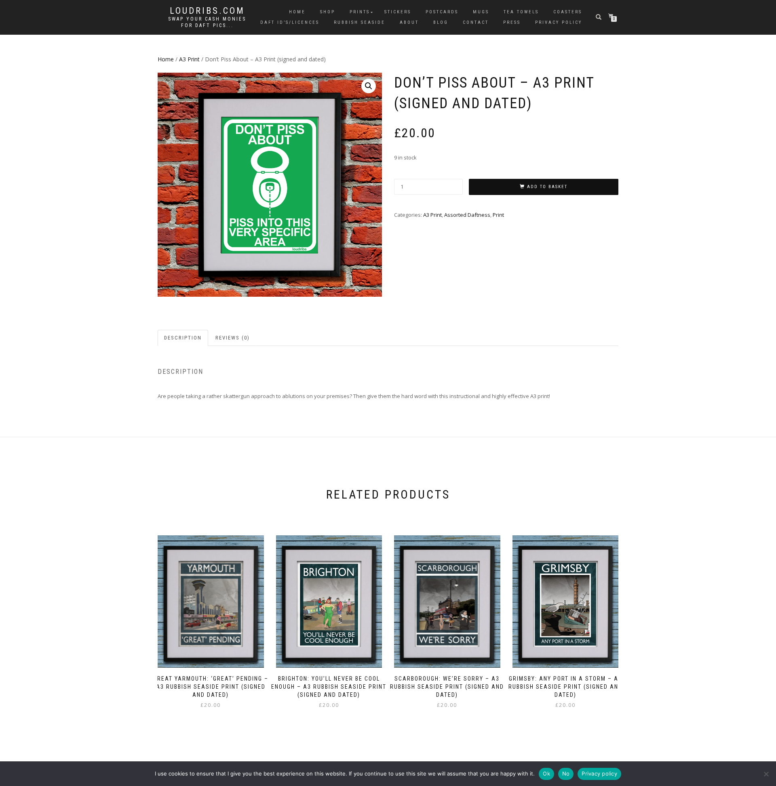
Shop (327, 12)
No (566, 773)
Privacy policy (599, 773)
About (409, 22)
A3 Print (189, 59)
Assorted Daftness (467, 214)
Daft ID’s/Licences (289, 22)
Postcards (442, 12)
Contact (476, 22)
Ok (546, 773)
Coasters (567, 12)
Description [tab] (183, 338)
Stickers (397, 12)
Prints (360, 12)
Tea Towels (521, 12)
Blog (440, 22)
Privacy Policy (558, 22)
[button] (368, 86)
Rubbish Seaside (359, 22)
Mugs (481, 12)
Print (498, 214)
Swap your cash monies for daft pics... (207, 22)
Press (512, 22)
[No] (766, 774)
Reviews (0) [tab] (232, 338)
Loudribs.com (207, 11)
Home (297, 12)
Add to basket (547, 186)
